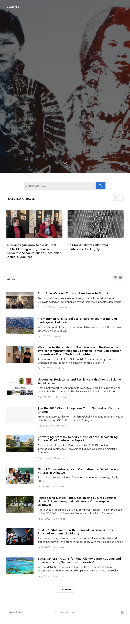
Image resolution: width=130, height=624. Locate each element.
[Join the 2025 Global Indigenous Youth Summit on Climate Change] (64, 416)
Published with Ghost (65, 612)
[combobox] (59, 185)
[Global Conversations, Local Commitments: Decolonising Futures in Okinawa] (64, 477)
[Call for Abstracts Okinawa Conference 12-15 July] (98, 230)
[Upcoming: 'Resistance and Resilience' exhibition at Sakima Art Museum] (64, 388)
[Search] (100, 185)
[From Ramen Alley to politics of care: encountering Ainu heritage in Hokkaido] (64, 327)
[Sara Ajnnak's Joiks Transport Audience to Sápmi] (64, 300)
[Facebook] (122, 612)
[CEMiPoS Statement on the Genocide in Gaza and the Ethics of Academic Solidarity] (64, 538)
